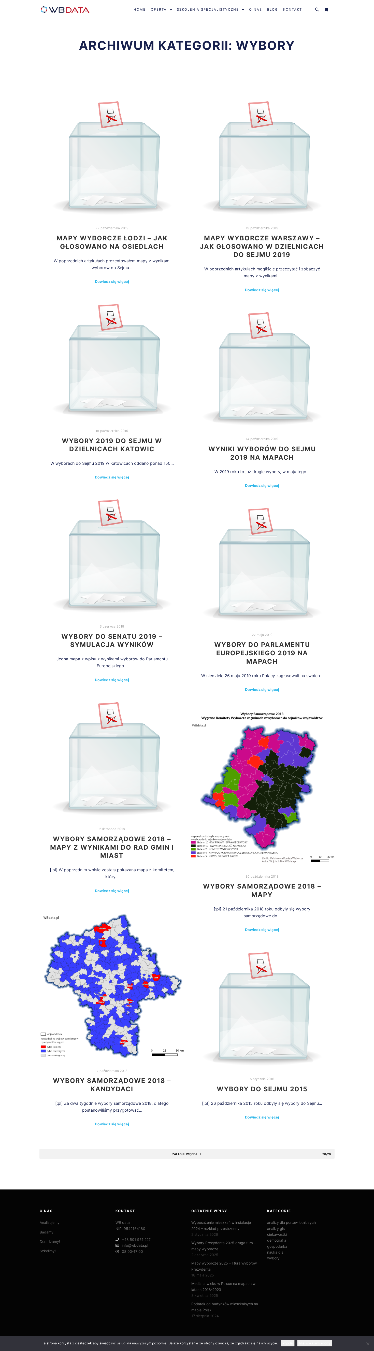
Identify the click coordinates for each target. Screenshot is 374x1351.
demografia (276, 1240)
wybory (273, 1258)
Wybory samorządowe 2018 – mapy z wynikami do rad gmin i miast (112, 847)
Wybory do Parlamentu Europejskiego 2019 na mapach (262, 653)
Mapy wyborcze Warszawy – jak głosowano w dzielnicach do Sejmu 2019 (262, 246)
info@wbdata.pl (135, 1245)
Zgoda (288, 1343)
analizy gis (276, 1228)
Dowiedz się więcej (112, 281)
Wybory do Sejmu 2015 (262, 1089)
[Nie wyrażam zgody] (367, 1343)
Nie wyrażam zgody (314, 1343)
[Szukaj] (317, 9)
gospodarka (277, 1246)
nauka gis (275, 1252)
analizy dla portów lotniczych (291, 1222)
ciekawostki (277, 1234)
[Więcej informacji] (326, 9)
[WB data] (64, 9)
